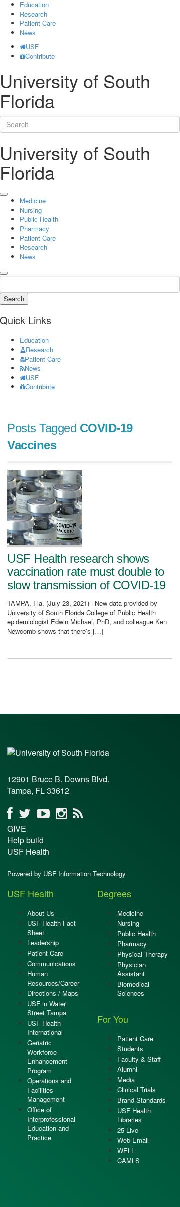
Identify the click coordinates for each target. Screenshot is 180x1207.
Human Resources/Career (54, 978)
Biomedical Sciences (134, 988)
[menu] (4, 194)
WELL (126, 1150)
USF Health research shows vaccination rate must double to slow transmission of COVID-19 (87, 572)
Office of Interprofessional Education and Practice (52, 1123)
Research (34, 14)
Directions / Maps (53, 993)
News (28, 32)
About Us (41, 913)
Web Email (133, 1140)
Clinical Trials (137, 1089)
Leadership (43, 942)
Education (34, 340)
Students (131, 1048)
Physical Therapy (143, 954)
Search (14, 298)
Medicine (33, 200)
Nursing (31, 210)
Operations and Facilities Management (50, 1090)
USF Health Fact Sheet (52, 927)
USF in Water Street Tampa (47, 1008)
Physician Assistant (132, 969)
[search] (4, 273)
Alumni (128, 1069)
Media (126, 1079)
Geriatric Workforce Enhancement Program (48, 1056)
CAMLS (129, 1160)
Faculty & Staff (139, 1059)
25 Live (128, 1130)
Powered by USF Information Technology (67, 873)
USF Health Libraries (134, 1115)
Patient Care (38, 23)
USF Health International (45, 1027)
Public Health (39, 219)
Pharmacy (35, 228)
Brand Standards (142, 1100)
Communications (52, 963)
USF (32, 46)
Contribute (40, 56)
